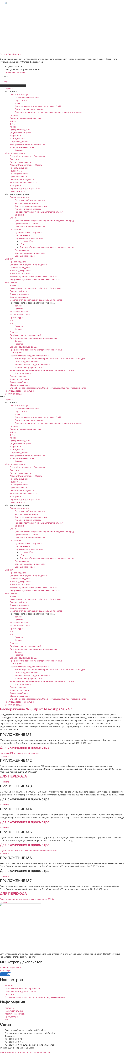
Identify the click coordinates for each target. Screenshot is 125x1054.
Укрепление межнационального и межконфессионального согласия (43, 370)
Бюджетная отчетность (21, 273)
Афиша (13, 127)
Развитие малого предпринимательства (29, 355)
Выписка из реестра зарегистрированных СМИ (38, 106)
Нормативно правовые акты (23, 182)
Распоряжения (22, 250)
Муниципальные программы (28, 232)
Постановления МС (19, 173)
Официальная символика (27, 97)
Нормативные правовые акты (29, 238)
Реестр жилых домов (20, 129)
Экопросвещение (18, 376)
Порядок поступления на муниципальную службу (39, 212)
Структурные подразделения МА (31, 206)
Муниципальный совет (16, 153)
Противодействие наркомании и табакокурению (33, 338)
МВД (12, 320)
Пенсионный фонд (18, 291)
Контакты (14, 285)
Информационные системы (28, 209)
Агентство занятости (20, 314)
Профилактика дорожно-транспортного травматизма (36, 350)
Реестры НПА (26, 241)
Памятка (19, 308)
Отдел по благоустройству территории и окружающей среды (45, 220)
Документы (15, 229)
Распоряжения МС (19, 176)
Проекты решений (19, 168)
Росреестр (15, 332)
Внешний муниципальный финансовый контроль (33, 276)
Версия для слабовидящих (13, 85)
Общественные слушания (22, 179)
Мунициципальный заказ (22, 147)
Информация (11, 282)
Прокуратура (16, 317)
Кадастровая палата (19, 379)
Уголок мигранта (23, 373)
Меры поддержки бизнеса (27, 361)
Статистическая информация (29, 109)
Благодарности (17, 191)
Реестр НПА (15, 185)
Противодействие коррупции (19, 391)
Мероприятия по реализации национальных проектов (36, 300)
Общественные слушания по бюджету (28, 264)
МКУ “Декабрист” (18, 138)
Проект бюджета (18, 262)
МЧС (12, 323)
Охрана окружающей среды (23, 347)
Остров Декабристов (10, 54)
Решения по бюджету (20, 267)
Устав (17, 103)
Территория (15, 135)
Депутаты (14, 159)
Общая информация (19, 94)
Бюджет (9, 259)
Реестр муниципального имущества (27, 144)
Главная (9, 88)
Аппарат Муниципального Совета (26, 165)
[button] (62, 396)
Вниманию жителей (19, 294)
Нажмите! (4, 804)
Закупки (19, 150)
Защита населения (19, 297)
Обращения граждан (25, 256)
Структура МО (22, 100)
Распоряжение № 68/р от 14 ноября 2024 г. (36, 709)
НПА (22, 244)
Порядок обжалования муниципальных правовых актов (47, 247)
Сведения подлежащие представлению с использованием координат (48, 112)
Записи (18, 306)
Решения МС (16, 171)
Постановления (22, 235)
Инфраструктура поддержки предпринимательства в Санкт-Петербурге (50, 358)
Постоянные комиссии (21, 162)
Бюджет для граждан (20, 270)
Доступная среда (13, 394)
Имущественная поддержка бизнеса (32, 364)
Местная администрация (27, 203)
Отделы (13, 217)
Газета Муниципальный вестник (25, 118)
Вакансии (19, 215)
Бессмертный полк (19, 382)
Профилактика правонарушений (25, 335)
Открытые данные (18, 141)
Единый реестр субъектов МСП (30, 367)
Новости (14, 115)
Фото (12, 124)
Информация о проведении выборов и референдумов (36, 288)
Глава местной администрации (30, 200)
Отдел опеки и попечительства (30, 226)
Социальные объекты (20, 132)
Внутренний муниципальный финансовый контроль (35, 279)
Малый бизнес (17, 352)
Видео (13, 121)
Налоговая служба (19, 311)
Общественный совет (20, 385)
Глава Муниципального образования (27, 156)
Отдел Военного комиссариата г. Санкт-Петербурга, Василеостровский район (48, 388)
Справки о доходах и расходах (25, 188)
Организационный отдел (26, 223)
